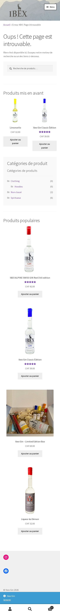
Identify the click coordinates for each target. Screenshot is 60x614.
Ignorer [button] (7, 599)
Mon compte (10, 609)
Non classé (16, 192)
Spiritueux (16, 197)
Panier (46, 606)
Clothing (15, 181)
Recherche (30, 609)
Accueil (6, 24)
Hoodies (19, 186)
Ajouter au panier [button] (15, 141)
